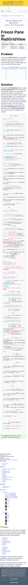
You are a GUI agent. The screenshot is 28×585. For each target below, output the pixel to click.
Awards (4, 540)
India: (10, 495)
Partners (5, 478)
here (17, 437)
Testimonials (5, 487)
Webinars (5, 476)
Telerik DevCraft (3, 455)
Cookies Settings (14, 582)
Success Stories (6, 486)
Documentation (6, 471)
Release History (6, 472)
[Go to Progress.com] (4, 527)
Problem (7, 54)
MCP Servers (3, 459)
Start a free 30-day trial (14, 25)
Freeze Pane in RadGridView (16, 15)
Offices (4, 544)
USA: (10, 493)
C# (11, 115)
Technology (5, 538)
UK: (10, 494)
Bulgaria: (11, 496)
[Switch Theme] (26, 11)
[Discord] (6, 510)
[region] (14, 576)
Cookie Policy (3, 574)
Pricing (4, 464)
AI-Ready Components (11, 459)
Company (5, 537)
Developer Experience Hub (9, 469)
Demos (4, 470)
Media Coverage (6, 542)
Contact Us (5, 492)
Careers (4, 543)
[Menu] (2, 11)
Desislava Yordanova (21, 47)
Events (4, 480)
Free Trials (5, 463)
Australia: (11, 497)
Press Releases (6, 541)
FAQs (4, 481)
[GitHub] (6, 508)
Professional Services (8, 477)
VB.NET (16, 115)
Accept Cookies (14, 579)
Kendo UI (2, 457)
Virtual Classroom (7, 479)
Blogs (4, 474)
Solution (7, 84)
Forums (4, 473)
